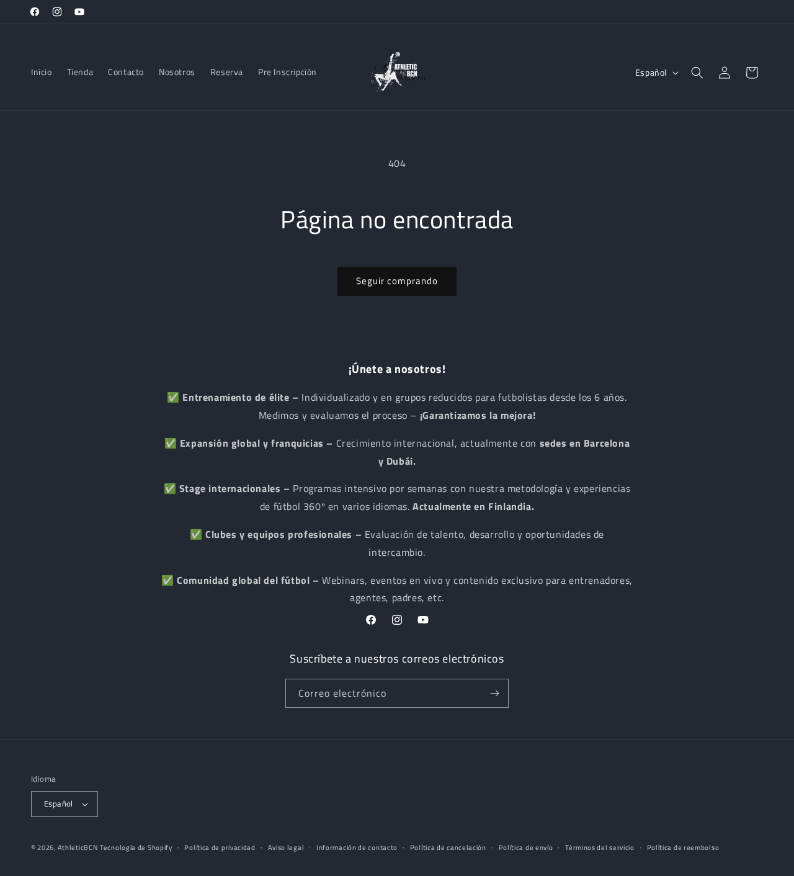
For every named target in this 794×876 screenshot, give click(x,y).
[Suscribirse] (494, 693)
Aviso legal (286, 847)
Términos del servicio (600, 847)
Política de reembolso (683, 847)
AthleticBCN (78, 847)
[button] (697, 72)
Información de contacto (357, 847)
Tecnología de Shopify (136, 847)
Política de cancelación (448, 847)
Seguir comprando (397, 281)
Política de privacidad (219, 847)
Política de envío (526, 847)
